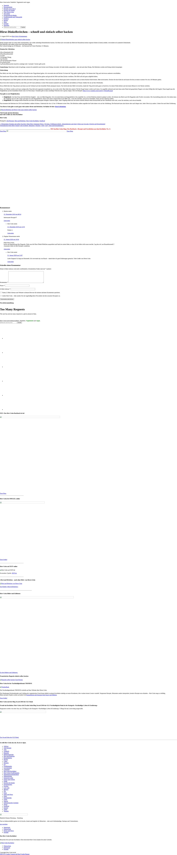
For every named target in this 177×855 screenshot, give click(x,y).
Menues (6, 789)
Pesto (5, 796)
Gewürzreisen (8, 768)
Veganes (6, 811)
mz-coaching (3, 824)
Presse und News (9, 831)
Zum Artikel (3, 559)
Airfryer (6, 746)
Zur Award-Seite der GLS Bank (9, 737)
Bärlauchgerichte (9, 754)
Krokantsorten (8, 784)
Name (2, 285)
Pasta (5, 793)
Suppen (6, 808)
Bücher (6, 759)
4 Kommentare (22, 36)
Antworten (7, 220)
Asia (5, 749)
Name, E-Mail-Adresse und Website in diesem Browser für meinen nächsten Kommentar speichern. (31, 292)
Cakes (5, 761)
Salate (5, 799)
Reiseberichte (8, 798)
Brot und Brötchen (20, 121)
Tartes (5, 809)
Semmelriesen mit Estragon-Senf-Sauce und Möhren (41, 695)
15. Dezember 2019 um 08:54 (12, 214)
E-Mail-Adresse (5, 289)
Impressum (7, 827)
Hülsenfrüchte (8, 776)
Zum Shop (3, 131)
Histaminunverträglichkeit (11, 774)
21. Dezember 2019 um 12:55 (16, 227)
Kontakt (6, 832)
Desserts (6, 763)
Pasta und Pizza (8, 794)
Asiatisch (6, 751)
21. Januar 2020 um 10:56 (11, 239)
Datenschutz (7, 829)
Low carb (6, 788)
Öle (5, 791)
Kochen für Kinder (9, 783)
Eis (5, 764)
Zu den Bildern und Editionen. (9, 672)
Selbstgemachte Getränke (11, 803)
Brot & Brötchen (60, 106)
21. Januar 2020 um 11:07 (14, 255)
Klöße (5, 781)
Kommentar (4, 282)
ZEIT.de (14, 573)
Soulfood (42, 121)
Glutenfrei (7, 769)
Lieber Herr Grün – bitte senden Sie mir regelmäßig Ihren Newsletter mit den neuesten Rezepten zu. (31, 296)
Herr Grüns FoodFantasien (11, 773)
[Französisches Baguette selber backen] (7, 680)
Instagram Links (8, 778)
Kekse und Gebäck (9, 779)
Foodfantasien (8, 766)
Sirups (5, 804)
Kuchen (6, 786)
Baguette (6, 753)
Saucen (6, 801)
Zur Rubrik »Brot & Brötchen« (9, 586)
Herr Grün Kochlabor (32, 121)
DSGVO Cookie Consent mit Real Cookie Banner (15, 854)
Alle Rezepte (10, 121)
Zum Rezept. (19, 680)
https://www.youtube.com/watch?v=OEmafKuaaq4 (98, 90)
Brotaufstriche (8, 758)
